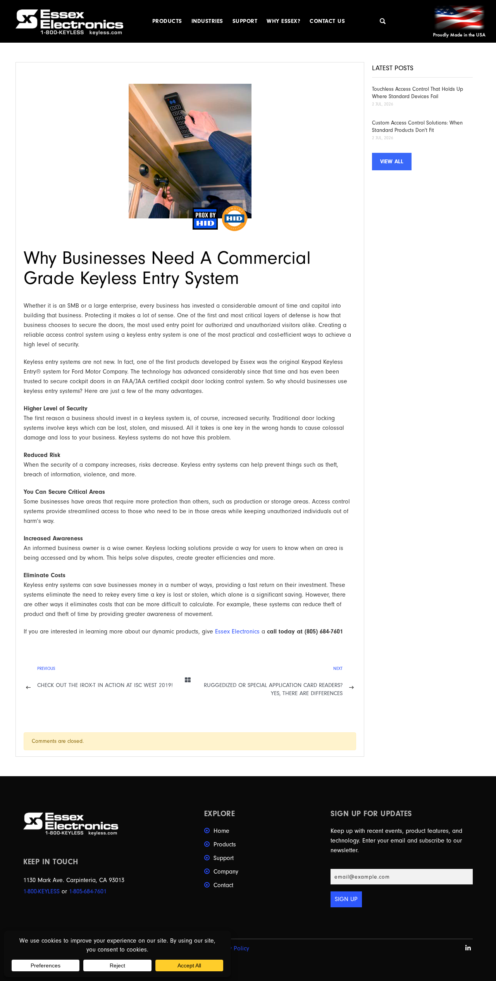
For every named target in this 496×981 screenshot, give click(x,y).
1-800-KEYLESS (41, 891)
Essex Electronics (237, 631)
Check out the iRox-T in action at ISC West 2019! (105, 685)
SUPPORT (245, 21)
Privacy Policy (231, 948)
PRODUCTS (167, 21)
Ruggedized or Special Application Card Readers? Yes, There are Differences (273, 689)
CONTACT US (327, 21)
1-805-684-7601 (88, 891)
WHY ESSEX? (283, 21)
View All (391, 161)
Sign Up (346, 899)
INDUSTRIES (207, 21)
